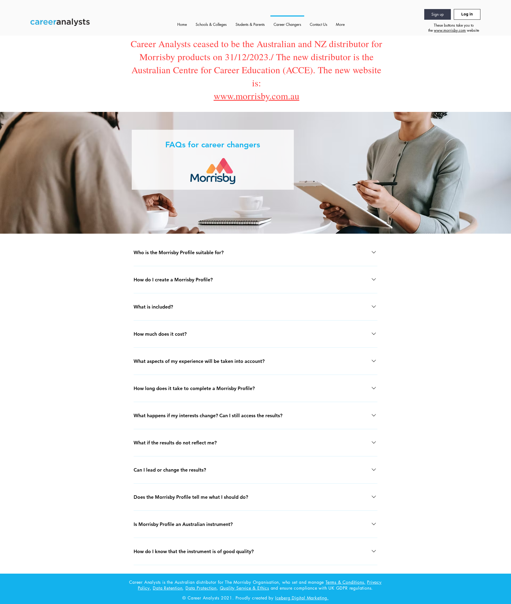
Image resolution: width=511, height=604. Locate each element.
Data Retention (167, 588)
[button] (211, 22)
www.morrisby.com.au (256, 96)
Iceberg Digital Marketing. (302, 598)
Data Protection (201, 588)
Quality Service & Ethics (244, 588)
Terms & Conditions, (345, 582)
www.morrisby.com (450, 30)
